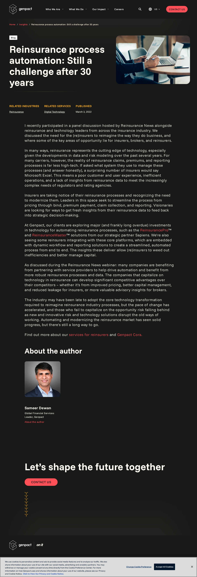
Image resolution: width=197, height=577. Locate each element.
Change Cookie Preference (138, 566)
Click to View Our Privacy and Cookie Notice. (43, 573)
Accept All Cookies (164, 566)
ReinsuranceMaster (49, 235)
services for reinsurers (89, 334)
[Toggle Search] (140, 9)
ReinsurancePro (154, 230)
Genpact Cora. (129, 334)
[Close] (192, 566)
